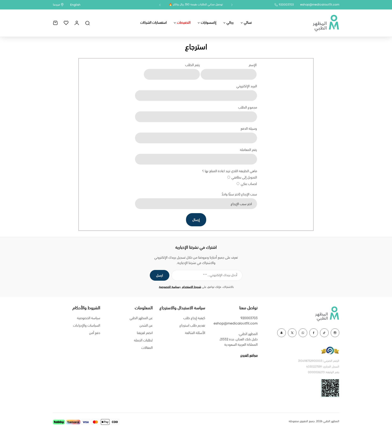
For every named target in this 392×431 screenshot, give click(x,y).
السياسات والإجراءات (86, 325)
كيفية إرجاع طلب (194, 318)
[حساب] (76, 22)
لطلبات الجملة (143, 340)
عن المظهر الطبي (141, 318)
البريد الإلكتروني (246, 86)
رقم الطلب (192, 65)
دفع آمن (94, 333)
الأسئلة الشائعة (195, 333)
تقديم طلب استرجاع (192, 325)
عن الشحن (146, 325)
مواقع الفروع (249, 355)
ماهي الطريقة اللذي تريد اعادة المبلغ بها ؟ (229, 171)
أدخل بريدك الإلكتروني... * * (220, 275)
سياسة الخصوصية (169, 287)
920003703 (286, 5)
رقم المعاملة (248, 150)
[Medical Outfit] (325, 23)
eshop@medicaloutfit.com (319, 5)
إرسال (196, 220)
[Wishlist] (66, 22)
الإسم (253, 65)
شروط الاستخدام (191, 287)
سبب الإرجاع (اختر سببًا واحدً (239, 194)
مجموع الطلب (247, 107)
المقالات (147, 347)
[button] (232, 5)
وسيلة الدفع (249, 128)
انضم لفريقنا (145, 333)
